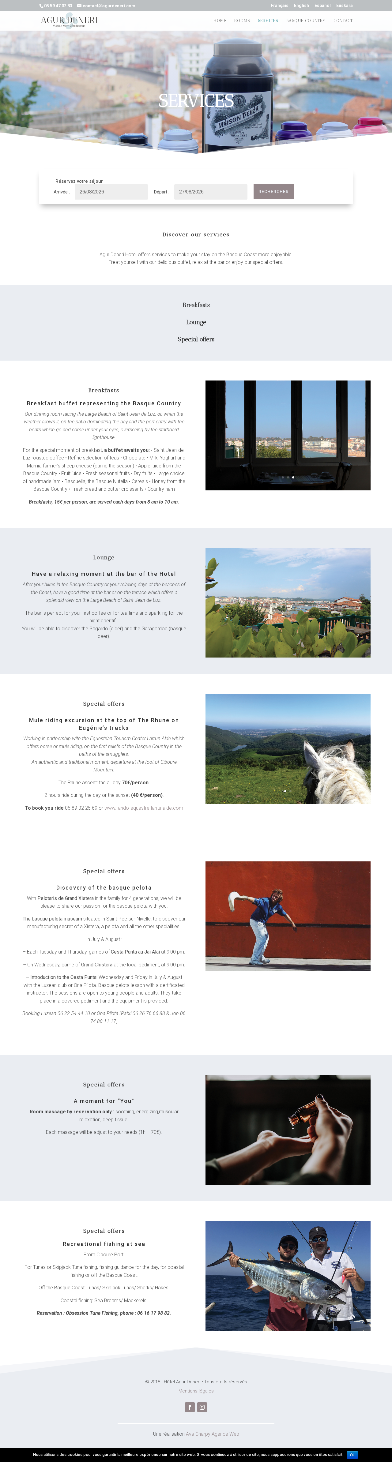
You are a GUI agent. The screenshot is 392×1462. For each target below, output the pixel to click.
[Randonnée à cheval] (287, 802)
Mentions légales (196, 1391)
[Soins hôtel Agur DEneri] (287, 1183)
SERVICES (268, 21)
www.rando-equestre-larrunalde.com (143, 808)
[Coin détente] (287, 656)
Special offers (196, 339)
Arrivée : (62, 192)
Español (323, 5)
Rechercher (273, 191)
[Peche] (287, 1329)
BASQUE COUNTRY (306, 21)
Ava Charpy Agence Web (212, 1434)
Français (279, 5)
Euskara (344, 5)
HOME (219, 21)
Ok (352, 1455)
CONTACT (343, 21)
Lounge (196, 322)
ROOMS (242, 21)
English (301, 5)
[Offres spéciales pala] (287, 970)
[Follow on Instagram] (202, 1407)
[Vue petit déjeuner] (287, 489)
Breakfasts (196, 305)
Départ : (161, 192)
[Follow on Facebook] (190, 1407)
